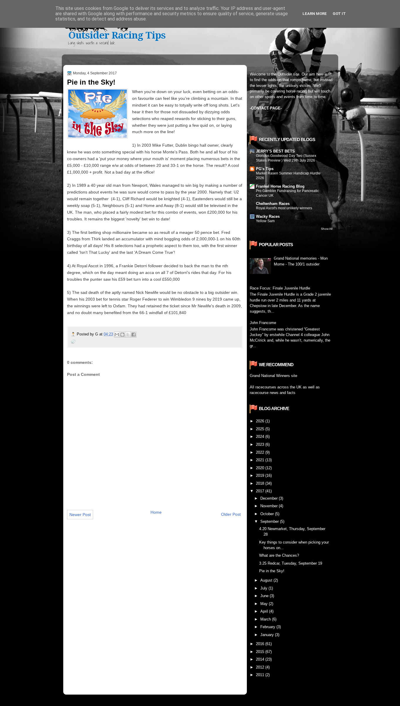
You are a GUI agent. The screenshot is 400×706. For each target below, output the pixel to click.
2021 (260, 460)
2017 (260, 491)
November (269, 506)
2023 (260, 444)
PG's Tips (264, 169)
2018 (260, 483)
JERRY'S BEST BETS (275, 151)
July (264, 588)
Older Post (231, 514)
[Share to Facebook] (133, 334)
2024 (260, 436)
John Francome (263, 323)
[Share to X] (128, 334)
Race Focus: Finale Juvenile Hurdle (280, 288)
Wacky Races (268, 216)
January (267, 635)
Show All (326, 228)
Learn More (314, 13)
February (268, 627)
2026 (260, 421)
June (265, 596)
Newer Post (80, 514)
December (269, 498)
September (270, 521)
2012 (260, 667)
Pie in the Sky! (271, 571)
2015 (260, 652)
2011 (260, 675)
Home (156, 512)
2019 (260, 475)
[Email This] (117, 334)
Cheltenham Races (273, 203)
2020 (260, 468)
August (266, 580)
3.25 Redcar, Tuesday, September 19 (290, 563)
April (264, 611)
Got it (339, 13)
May (264, 604)
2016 (260, 644)
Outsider (285, 74)
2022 (260, 452)
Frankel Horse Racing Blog (280, 186)
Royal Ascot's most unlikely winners (284, 208)
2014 (260, 659)
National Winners (275, 375)
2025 (260, 429)
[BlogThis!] (122, 334)
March (266, 619)
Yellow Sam (265, 221)
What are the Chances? (279, 555)
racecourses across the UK (278, 387)
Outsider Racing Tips (116, 35)
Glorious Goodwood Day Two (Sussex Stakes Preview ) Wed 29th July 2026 (286, 158)
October (267, 514)
